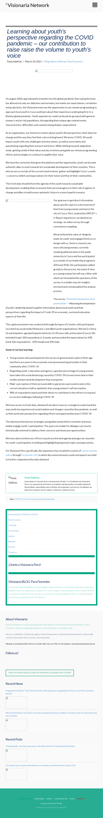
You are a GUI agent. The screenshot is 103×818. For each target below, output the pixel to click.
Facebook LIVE (29, 454)
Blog (47, 61)
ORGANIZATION (61, 799)
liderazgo (51, 499)
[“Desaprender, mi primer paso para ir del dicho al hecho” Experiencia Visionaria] (16, 755)
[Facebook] (10, 660)
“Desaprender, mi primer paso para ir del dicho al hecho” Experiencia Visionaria (40, 746)
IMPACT (49, 799)
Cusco (26, 499)
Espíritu (11, 536)
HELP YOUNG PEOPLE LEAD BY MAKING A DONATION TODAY (39, 672)
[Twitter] (20, 660)
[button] (94, 4)
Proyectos (12, 552)
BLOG (72, 799)
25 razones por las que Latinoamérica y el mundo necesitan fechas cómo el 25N (40, 765)
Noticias (62, 61)
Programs (39, 799)
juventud (42, 499)
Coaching (12, 525)
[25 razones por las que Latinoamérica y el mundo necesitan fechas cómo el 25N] (16, 774)
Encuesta (34, 499)
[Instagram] (29, 660)
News (53, 61)
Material (11, 541)
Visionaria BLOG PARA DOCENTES (23, 514)
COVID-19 (18, 499)
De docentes (13, 531)
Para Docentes (75, 61)
